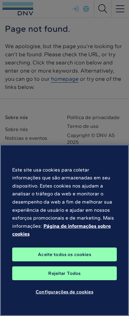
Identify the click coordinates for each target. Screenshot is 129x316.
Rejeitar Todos (64, 273)
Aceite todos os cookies (64, 254)
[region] (64, 230)
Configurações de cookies (64, 292)
